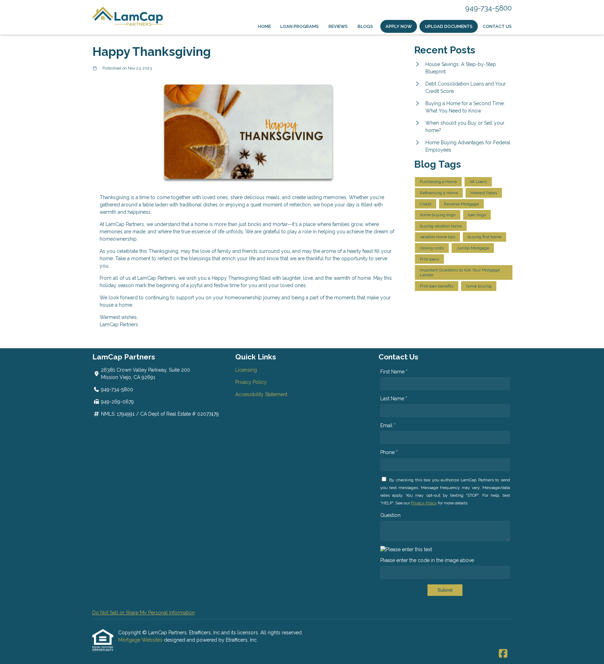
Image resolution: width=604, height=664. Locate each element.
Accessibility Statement (261, 394)
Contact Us (497, 26)
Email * (388, 425)
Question (390, 515)
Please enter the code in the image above (427, 560)
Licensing (246, 370)
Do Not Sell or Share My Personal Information (143, 612)
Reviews (338, 26)
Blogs (365, 26)
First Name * (394, 371)
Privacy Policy (251, 382)
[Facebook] (503, 654)
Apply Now (399, 26)
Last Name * (393, 398)
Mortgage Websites (141, 640)
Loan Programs (299, 26)
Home (264, 26)
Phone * (389, 452)
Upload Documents (449, 26)
